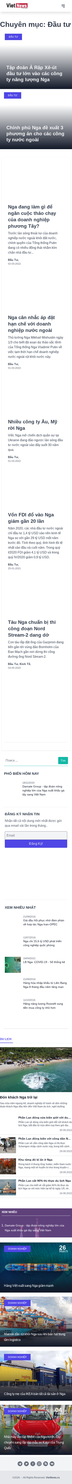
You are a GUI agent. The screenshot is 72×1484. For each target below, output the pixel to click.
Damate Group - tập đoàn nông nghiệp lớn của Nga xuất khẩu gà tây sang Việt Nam (43, 790)
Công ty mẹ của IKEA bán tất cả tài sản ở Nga (34, 1394)
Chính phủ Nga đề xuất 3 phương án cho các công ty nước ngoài (35, 133)
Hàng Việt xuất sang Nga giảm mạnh (29, 1285)
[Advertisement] (36, 873)
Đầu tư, (13, 259)
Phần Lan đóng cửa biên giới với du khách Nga (43, 1117)
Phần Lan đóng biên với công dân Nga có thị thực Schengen (44, 1138)
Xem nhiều (9, 1212)
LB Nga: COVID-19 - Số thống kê (44, 962)
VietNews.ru (53, 1477)
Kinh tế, (25, 664)
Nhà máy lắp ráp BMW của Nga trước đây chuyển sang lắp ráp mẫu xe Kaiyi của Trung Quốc (34, 1442)
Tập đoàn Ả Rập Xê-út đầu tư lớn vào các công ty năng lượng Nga (34, 73)
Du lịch (5, 1039)
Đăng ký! (36, 843)
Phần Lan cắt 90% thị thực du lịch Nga (44, 1180)
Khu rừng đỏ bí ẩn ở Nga (35, 1159)
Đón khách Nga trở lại (18, 1097)
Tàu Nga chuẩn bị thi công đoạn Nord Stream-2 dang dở (32, 628)
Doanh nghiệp (17, 1248)
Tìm (63, 760)
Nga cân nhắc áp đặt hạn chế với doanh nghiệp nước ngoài (31, 324)
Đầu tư (13, 36)
